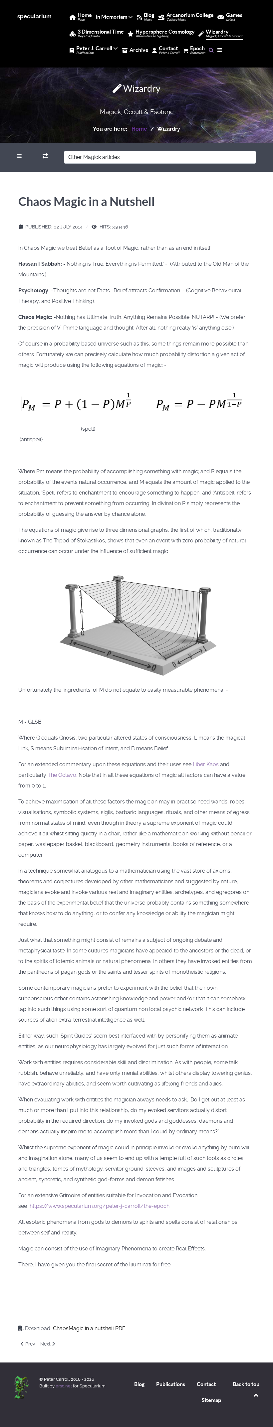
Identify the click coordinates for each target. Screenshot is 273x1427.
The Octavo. (62, 775)
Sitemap (211, 1400)
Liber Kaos (206, 764)
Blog (139, 1384)
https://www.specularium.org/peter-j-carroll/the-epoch (99, 1206)
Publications (170, 1384)
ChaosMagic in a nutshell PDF (88, 1328)
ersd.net (64, 1385)
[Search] (211, 50)
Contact (206, 1384)
